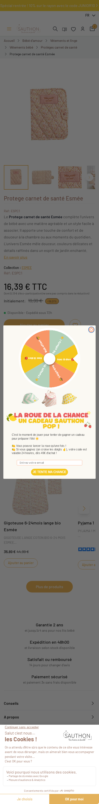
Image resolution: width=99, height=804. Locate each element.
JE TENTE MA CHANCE (49, 472)
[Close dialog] (91, 329)
